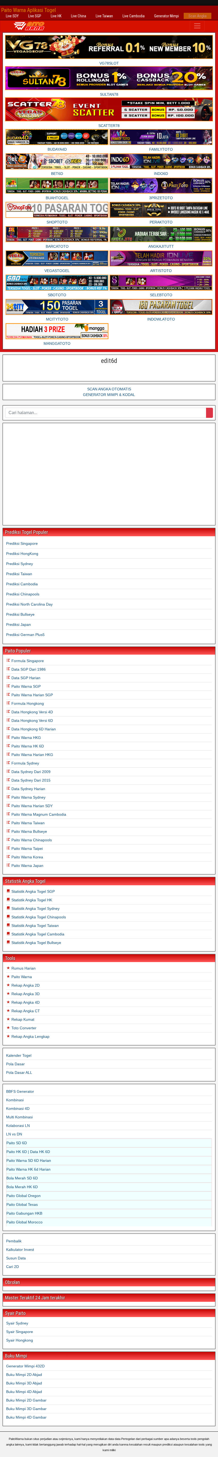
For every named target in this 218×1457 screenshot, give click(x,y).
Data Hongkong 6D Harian (33, 729)
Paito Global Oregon (23, 1196)
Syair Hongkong (19, 1340)
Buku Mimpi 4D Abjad (24, 1392)
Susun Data (16, 1258)
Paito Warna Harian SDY (31, 806)
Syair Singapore (19, 1332)
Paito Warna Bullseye (28, 831)
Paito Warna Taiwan (27, 823)
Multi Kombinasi (19, 1117)
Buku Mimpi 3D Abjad (24, 1383)
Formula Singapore (27, 661)
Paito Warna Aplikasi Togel (28, 10)
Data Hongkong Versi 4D (31, 712)
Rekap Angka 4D (25, 1002)
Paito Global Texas (22, 1204)
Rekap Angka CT (25, 1011)
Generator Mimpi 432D (25, 1366)
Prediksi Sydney (19, 564)
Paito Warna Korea (26, 857)
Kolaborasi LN (18, 1125)
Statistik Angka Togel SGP (32, 891)
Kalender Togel (18, 1055)
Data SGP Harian (25, 678)
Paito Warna (21, 977)
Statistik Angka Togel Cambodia (37, 934)
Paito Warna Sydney (27, 797)
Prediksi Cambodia (22, 584)
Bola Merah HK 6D (22, 1187)
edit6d (109, 361)
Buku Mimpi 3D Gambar (26, 1409)
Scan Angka (197, 16)
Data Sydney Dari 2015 (30, 780)
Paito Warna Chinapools (31, 840)
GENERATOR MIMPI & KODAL (109, 395)
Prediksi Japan (18, 624)
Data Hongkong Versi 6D (31, 720)
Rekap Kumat (22, 1019)
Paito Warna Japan (26, 865)
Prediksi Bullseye (20, 614)
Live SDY (12, 16)
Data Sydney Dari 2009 (30, 772)
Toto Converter (23, 1028)
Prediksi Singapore (22, 543)
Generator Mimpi (166, 16)
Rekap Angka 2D (25, 985)
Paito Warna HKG (25, 737)
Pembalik (14, 1241)
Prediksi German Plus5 (25, 635)
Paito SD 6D (16, 1143)
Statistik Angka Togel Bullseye (35, 942)
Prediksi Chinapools (22, 594)
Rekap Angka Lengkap (29, 1036)
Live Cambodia (134, 16)
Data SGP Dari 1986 (28, 669)
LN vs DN (14, 1134)
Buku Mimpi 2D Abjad (24, 1374)
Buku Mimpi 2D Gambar (26, 1400)
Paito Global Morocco (24, 1222)
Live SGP (34, 16)
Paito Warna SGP (25, 686)
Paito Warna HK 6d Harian (28, 1169)
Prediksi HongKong (22, 553)
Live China (78, 16)
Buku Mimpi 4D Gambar (26, 1417)
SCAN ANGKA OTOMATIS (109, 389)
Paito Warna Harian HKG (31, 754)
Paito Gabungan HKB (24, 1213)
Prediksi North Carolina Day (29, 604)
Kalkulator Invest (20, 1249)
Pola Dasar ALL (19, 1072)
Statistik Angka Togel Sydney (35, 908)
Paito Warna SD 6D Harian (28, 1160)
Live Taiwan (104, 16)
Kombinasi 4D (18, 1108)
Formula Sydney (24, 763)
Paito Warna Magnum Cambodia (38, 814)
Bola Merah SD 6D (22, 1178)
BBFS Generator (20, 1091)
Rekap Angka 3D (25, 994)
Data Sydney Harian (27, 789)
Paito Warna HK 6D (27, 746)
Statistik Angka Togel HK (31, 900)
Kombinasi (15, 1100)
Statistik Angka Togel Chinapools (38, 917)
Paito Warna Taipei (26, 848)
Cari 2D (12, 1266)
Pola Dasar (15, 1064)
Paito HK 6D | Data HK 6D (28, 1152)
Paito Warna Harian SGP (31, 695)
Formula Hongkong (27, 703)
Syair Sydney (17, 1323)
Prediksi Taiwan (19, 574)
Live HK (56, 16)
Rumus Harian (23, 968)
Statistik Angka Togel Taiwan (34, 925)
